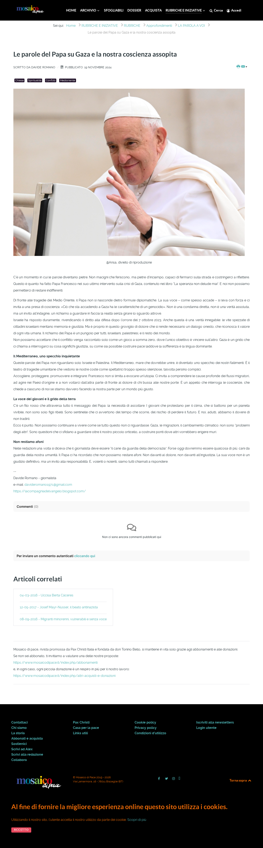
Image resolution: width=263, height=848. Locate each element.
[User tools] (242, 67)
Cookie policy (145, 722)
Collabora (19, 760)
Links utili (80, 733)
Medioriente (67, 80)
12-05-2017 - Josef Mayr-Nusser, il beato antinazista (59, 607)
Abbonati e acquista (27, 738)
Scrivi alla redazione (27, 754)
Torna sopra (238, 780)
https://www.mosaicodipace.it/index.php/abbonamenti (55, 662)
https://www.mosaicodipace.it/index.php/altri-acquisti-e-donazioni (64, 676)
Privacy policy (146, 728)
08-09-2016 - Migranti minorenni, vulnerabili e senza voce (63, 619)
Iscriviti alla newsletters (215, 722)
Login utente (206, 728)
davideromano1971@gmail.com (48, 485)
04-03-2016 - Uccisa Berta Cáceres (46, 595)
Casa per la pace (86, 728)
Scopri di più (136, 820)
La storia (18, 733)
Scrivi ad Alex (22, 749)
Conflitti (50, 80)
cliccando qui (84, 556)
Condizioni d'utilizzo (150, 733)
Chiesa (19, 80)
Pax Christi (81, 722)
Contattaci (19, 722)
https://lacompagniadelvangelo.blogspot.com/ (49, 491)
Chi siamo (19, 728)
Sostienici (19, 744)
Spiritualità (34, 80)
